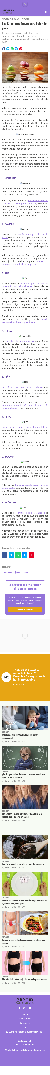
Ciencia (25, 19)
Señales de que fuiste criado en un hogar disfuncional (20, 736)
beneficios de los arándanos (30, 512)
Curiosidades (25, 1023)
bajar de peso (8, 572)
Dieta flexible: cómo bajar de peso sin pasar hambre (24, 979)
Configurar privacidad (26, 1044)
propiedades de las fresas (20, 341)
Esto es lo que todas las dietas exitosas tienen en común (23, 941)
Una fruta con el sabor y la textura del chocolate (23, 864)
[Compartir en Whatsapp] (12, 48)
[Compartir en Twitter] (7, 48)
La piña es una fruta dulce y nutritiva (23, 387)
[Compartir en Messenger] (16, 48)
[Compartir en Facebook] (3, 48)
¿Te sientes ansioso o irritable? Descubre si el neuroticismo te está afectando (22, 815)
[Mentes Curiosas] (19, 1008)
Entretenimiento (25, 1019)
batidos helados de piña (14, 405)
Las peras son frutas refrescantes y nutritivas (25, 427)
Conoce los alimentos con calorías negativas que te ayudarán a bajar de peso (24, 902)
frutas (25, 572)
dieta (18, 572)
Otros (25, 1027)
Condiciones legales (25, 1041)
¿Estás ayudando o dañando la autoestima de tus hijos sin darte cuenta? (23, 776)
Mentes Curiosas (10, 19)
